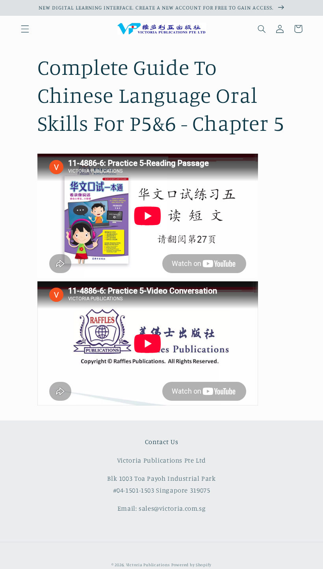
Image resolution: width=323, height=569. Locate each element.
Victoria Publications (148, 564)
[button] (25, 29)
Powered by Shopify (191, 564)
